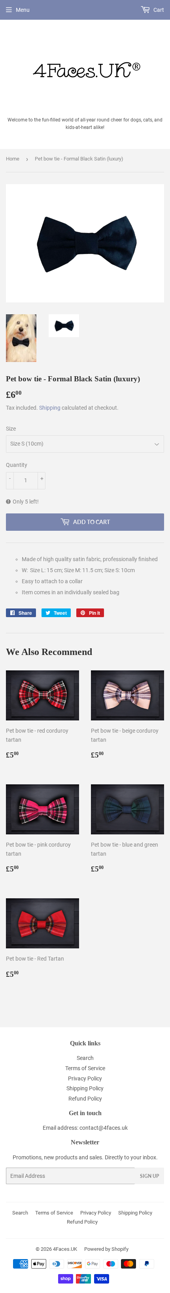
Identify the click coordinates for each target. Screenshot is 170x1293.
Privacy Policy (85, 1078)
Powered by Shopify (106, 1249)
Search (85, 1058)
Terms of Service (85, 1068)
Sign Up (149, 1176)
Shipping (49, 408)
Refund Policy (85, 1098)
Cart (158, 10)
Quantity (16, 465)
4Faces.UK (65, 1249)
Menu (23, 10)
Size (11, 428)
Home (12, 159)
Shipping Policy (85, 1088)
